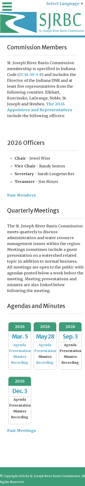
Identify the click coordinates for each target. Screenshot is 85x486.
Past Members (21, 195)
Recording (19, 363)
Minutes (19, 357)
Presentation (20, 351)
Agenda (19, 345)
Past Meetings (21, 430)
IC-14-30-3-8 (30, 74)
